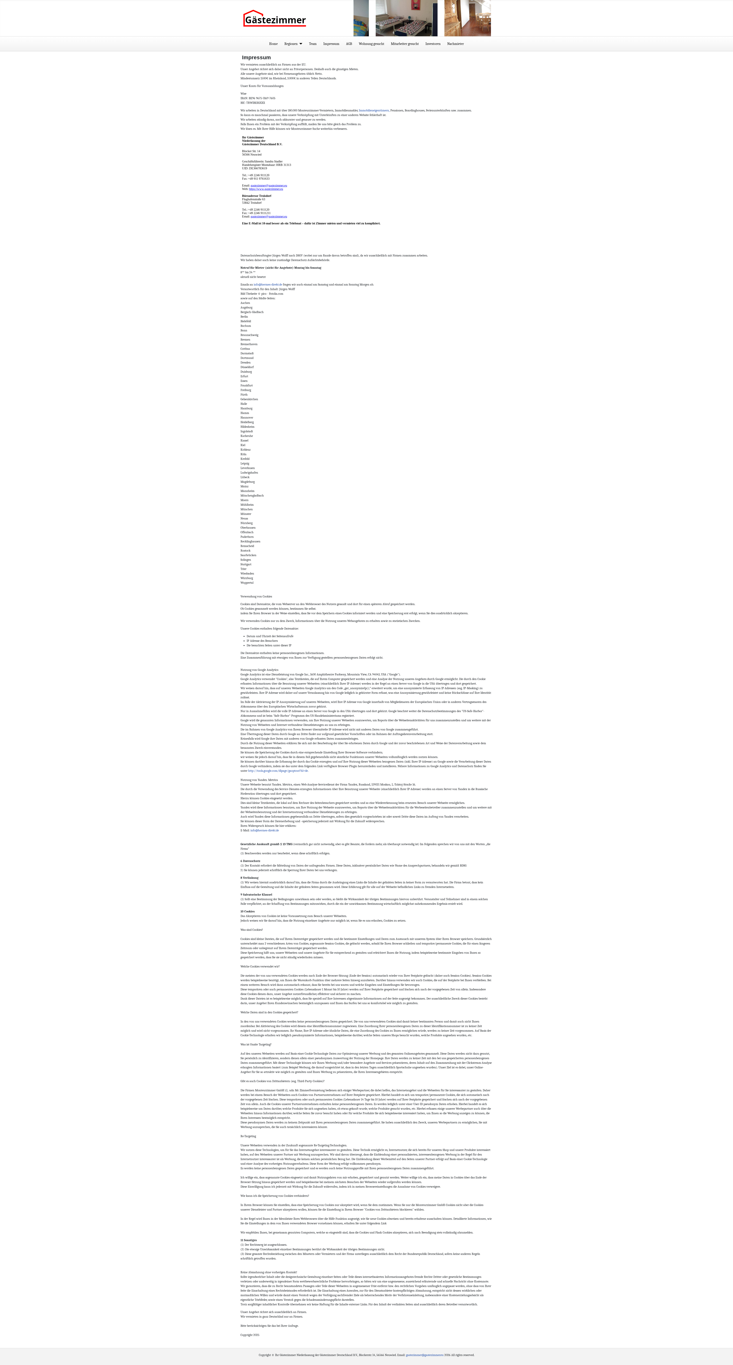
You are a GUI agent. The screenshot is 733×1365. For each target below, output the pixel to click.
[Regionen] (300, 43)
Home (273, 44)
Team (313, 44)
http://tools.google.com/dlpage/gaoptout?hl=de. (278, 771)
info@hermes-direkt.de (268, 284)
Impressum (331, 44)
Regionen (291, 44)
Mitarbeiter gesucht (405, 44)
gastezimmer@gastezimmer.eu (425, 1355)
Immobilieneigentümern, (374, 110)
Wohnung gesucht (371, 44)
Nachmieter (455, 44)
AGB (349, 44)
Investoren (433, 44)
